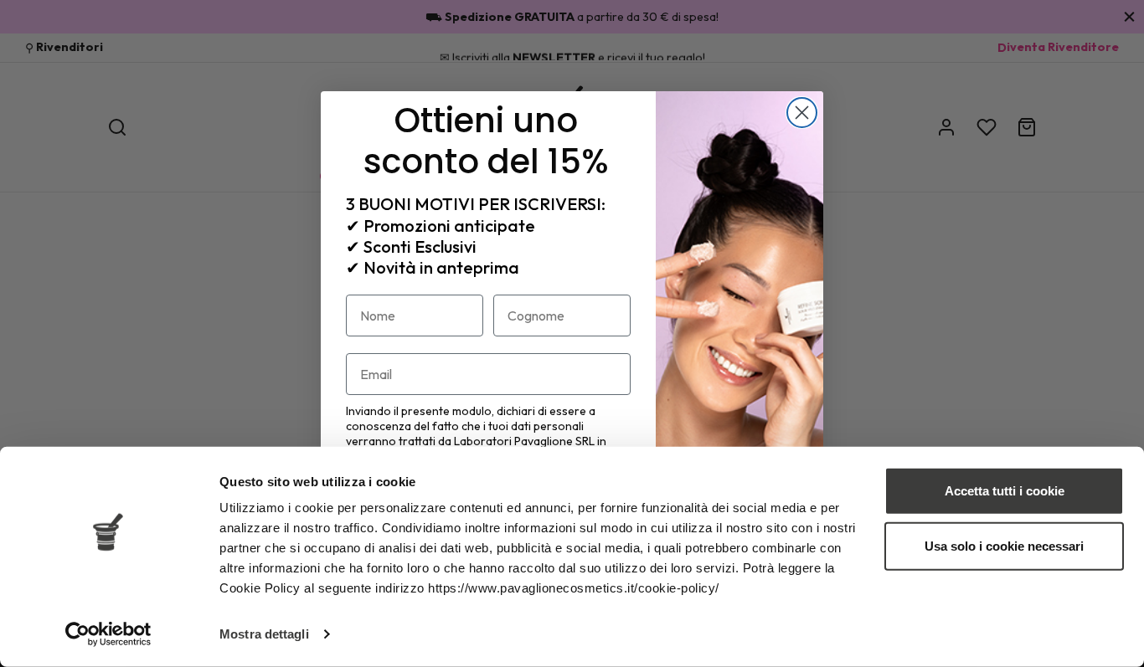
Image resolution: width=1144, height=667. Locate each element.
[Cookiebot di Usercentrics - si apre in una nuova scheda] (108, 634)
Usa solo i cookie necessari (1004, 545)
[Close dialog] (802, 112)
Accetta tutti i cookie (1004, 491)
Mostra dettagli (264, 634)
